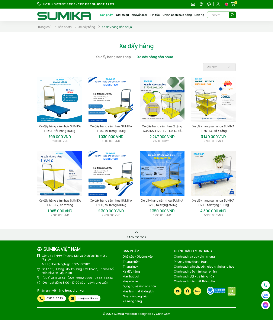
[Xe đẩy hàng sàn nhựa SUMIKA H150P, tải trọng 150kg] (59, 99)
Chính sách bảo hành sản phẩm (195, 271)
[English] (226, 4)
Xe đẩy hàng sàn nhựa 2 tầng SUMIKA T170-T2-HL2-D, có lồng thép (162, 128)
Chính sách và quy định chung (194, 256)
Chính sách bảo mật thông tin (194, 281)
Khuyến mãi (139, 15)
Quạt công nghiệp (135, 296)
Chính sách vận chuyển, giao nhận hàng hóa (204, 266)
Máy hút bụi (131, 276)
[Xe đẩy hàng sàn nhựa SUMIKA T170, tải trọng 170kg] (111, 99)
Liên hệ (199, 15)
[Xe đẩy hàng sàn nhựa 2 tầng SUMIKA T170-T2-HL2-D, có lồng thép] (162, 99)
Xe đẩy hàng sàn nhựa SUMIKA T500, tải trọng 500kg (111, 202)
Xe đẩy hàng (131, 271)
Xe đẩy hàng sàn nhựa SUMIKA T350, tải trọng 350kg (162, 202)
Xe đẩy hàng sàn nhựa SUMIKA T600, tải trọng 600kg (213, 202)
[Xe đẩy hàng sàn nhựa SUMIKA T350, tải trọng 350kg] (162, 173)
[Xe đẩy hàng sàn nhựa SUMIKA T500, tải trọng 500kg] (111, 173)
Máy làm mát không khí (138, 291)
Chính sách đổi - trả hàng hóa (194, 276)
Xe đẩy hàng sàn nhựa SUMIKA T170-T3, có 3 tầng (213, 128)
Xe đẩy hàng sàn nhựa (155, 57)
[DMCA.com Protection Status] (232, 291)
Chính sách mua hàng (177, 15)
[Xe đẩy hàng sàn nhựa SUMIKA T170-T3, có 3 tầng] (213, 99)
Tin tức (155, 15)
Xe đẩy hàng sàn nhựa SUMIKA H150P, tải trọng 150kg (60, 128)
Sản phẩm (106, 15)
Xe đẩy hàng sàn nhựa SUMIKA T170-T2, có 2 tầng (60, 202)
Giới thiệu (122, 15)
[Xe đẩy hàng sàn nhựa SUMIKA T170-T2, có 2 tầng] (59, 173)
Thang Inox (130, 266)
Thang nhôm (131, 262)
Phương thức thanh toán (191, 262)
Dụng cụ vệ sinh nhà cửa (139, 286)
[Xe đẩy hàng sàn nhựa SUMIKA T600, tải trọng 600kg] (213, 173)
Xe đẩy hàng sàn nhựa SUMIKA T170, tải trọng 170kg (111, 128)
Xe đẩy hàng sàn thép (113, 57)
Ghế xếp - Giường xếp (138, 256)
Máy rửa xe (130, 281)
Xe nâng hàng (132, 301)
